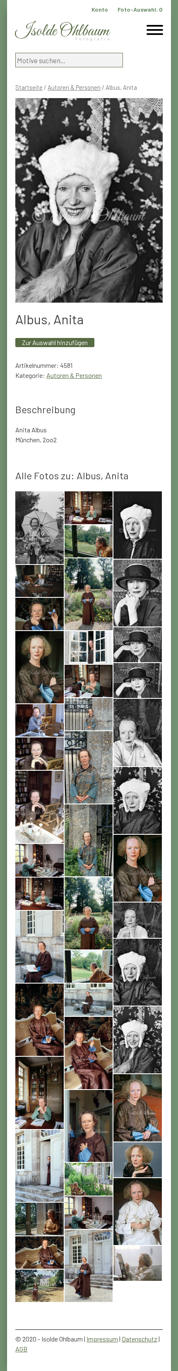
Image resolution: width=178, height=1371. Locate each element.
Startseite (29, 87)
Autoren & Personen (74, 87)
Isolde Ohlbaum (62, 31)
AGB (21, 1349)
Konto (99, 9)
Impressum (102, 1339)
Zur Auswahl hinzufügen (55, 342)
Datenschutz (139, 1339)
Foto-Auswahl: (140, 9)
